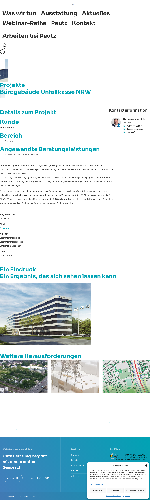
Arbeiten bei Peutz (29, 35)
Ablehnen (115, 490)
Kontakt (84, 23)
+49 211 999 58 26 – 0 (42, 478)
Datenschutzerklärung (113, 496)
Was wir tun (19, 13)
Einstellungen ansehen (135, 490)
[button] (145, 465)
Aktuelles (96, 13)
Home (2, 75)
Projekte (11, 75)
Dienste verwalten (97, 484)
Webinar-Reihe (24, 23)
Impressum (126, 496)
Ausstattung (59, 13)
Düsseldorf (5, 228)
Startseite (75, 455)
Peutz (59, 23)
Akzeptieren (98, 490)
